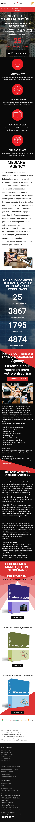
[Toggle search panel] (29, 3)
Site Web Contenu (6, 752)
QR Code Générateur (6, 788)
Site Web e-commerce (7, 754)
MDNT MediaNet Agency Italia (9, 790)
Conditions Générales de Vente (9, 769)
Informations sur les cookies (8, 776)
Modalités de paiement (7, 771)
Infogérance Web (5, 758)
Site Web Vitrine (5, 750)
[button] (32, 3)
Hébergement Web (6, 756)
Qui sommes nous (6, 783)
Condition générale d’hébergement (10, 766)
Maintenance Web (6, 760)
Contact (3, 785)
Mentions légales (5, 774)
